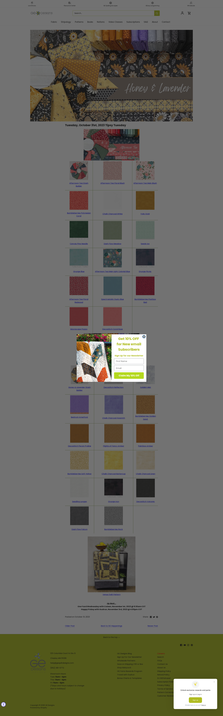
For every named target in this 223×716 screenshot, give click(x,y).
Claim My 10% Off (129, 375)
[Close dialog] (144, 336)
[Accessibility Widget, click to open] (3, 704)
